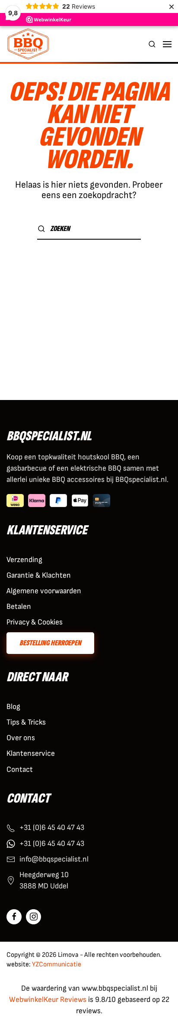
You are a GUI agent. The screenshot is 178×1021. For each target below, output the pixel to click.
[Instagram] (33, 916)
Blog (13, 706)
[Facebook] (14, 916)
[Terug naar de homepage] (28, 44)
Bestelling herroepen (50, 642)
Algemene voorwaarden (43, 590)
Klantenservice (30, 753)
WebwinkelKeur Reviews (47, 999)
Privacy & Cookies (34, 622)
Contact (19, 769)
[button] (152, 44)
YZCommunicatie (56, 964)
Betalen (18, 606)
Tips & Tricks (26, 722)
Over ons (20, 737)
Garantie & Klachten (38, 575)
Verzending (24, 559)
